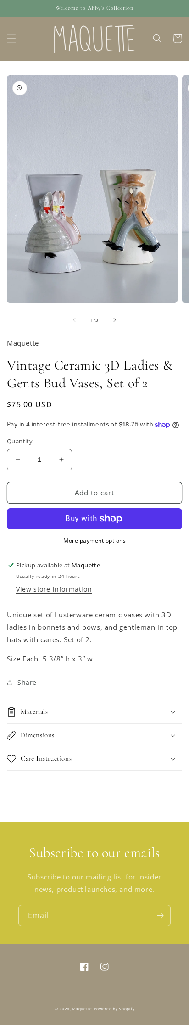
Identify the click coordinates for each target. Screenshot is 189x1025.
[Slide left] (74, 320)
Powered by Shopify (114, 1008)
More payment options (94, 540)
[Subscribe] (160, 915)
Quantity (20, 441)
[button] (11, 38)
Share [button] (27, 682)
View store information (54, 589)
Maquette (82, 1008)
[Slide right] (115, 320)
